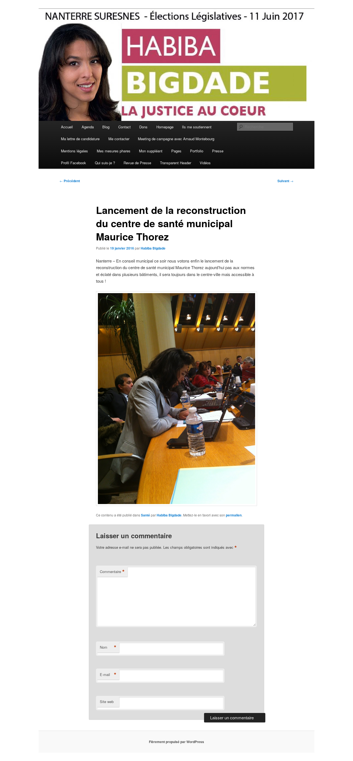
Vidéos (205, 162)
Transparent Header (175, 162)
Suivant (285, 180)
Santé (145, 515)
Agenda (88, 126)
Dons (143, 126)
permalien (234, 515)
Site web (107, 701)
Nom (108, 647)
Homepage (164, 126)
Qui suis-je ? (105, 162)
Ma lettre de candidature (80, 138)
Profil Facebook (73, 162)
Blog (105, 126)
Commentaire (112, 571)
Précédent (70, 180)
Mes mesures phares (113, 150)
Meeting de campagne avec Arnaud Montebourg (176, 138)
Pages (176, 150)
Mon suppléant (150, 150)
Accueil (67, 126)
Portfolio (196, 150)
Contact (124, 126)
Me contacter (118, 138)
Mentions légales (74, 150)
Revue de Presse (137, 162)
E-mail (108, 674)
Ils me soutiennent (197, 126)
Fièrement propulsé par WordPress (176, 741)
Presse (217, 150)
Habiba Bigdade (153, 248)
